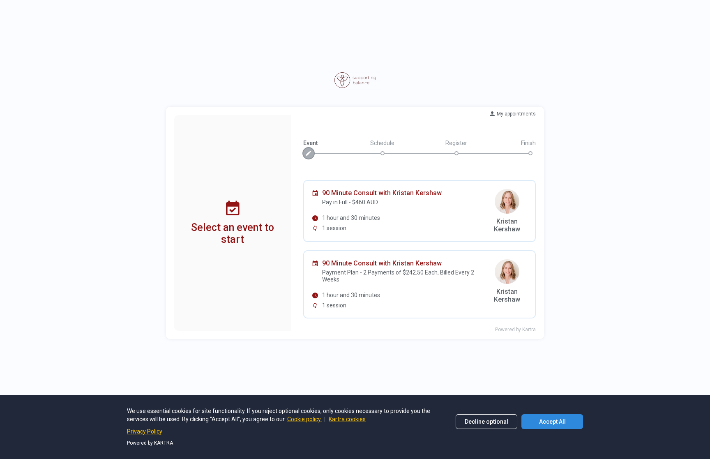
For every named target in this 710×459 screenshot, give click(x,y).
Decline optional (486, 421)
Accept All (552, 421)
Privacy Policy (144, 431)
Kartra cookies (347, 419)
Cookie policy (304, 419)
